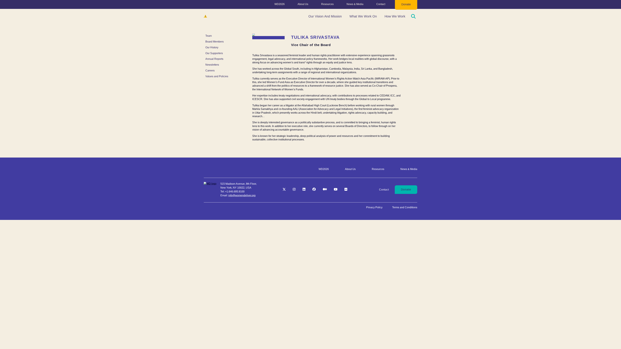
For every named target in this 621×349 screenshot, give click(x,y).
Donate (406, 4)
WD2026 (279, 4)
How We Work (395, 16)
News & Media (355, 4)
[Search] (413, 16)
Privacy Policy (374, 207)
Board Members (214, 41)
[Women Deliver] (220, 16)
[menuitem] (279, 5)
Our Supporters (214, 53)
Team (208, 35)
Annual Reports (214, 59)
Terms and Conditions (404, 207)
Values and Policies (216, 76)
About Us (303, 4)
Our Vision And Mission (325, 16)
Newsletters (212, 64)
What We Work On (363, 16)
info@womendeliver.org (242, 195)
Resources (327, 4)
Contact (380, 4)
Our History (211, 47)
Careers (210, 70)
